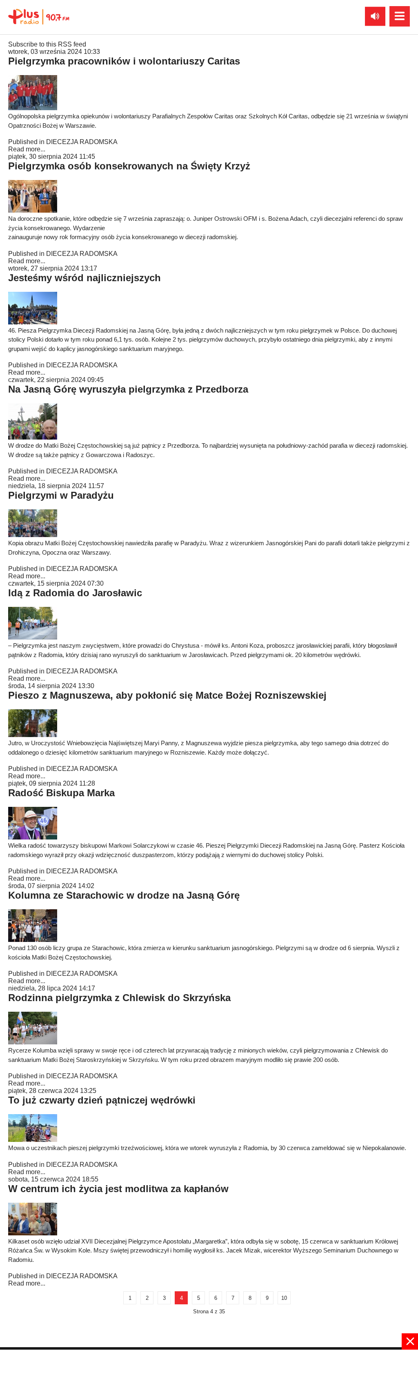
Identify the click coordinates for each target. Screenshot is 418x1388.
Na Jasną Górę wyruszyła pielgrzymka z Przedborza (128, 389)
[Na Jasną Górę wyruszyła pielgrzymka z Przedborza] (32, 437)
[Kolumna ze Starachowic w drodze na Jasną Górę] (32, 939)
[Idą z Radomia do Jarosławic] (32, 637)
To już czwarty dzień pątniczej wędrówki (102, 1100)
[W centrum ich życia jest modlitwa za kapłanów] (32, 1233)
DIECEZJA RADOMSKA (82, 141)
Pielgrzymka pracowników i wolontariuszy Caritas (124, 61)
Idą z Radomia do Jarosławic (75, 592)
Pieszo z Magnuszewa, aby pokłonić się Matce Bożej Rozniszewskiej (167, 695)
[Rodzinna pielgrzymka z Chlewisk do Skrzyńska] (32, 1042)
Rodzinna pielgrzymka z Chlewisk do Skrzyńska (119, 997)
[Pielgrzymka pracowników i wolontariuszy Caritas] (32, 107)
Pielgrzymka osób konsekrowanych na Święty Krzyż (129, 165)
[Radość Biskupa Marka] (32, 837)
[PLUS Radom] (38, 16)
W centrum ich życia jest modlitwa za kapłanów (118, 1188)
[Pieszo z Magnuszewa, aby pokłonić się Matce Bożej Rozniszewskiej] (32, 734)
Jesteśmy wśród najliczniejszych (84, 277)
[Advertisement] (209, 1368)
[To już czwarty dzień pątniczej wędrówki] (32, 1139)
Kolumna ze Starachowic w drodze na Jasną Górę (124, 895)
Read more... (26, 149)
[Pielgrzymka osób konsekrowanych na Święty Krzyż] (32, 210)
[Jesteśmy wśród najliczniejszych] (32, 322)
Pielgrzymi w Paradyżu (61, 495)
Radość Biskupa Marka (61, 792)
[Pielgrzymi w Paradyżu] (32, 534)
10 (284, 1298)
